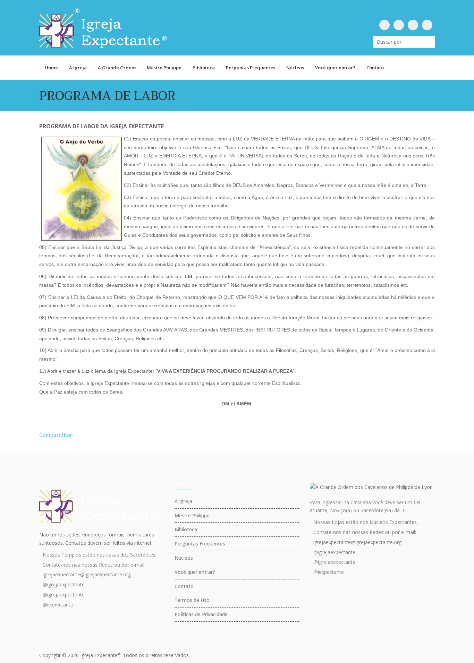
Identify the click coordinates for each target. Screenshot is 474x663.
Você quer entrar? (335, 67)
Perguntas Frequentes (250, 67)
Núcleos (295, 67)
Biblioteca (204, 67)
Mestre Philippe (164, 67)
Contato (375, 67)
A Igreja (78, 67)
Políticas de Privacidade (201, 614)
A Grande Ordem (117, 67)
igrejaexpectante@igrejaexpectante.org (87, 574)
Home (51, 67)
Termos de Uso (192, 600)
